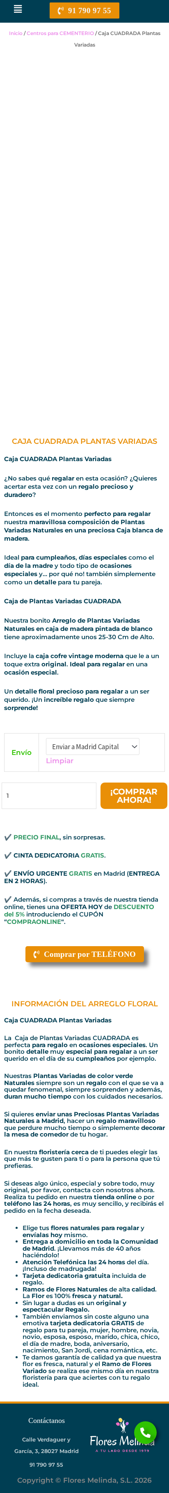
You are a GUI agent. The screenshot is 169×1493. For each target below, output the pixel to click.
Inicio (16, 33)
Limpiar (59, 761)
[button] (18, 9)
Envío (21, 752)
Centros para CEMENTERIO (60, 33)
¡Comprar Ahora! (134, 796)
